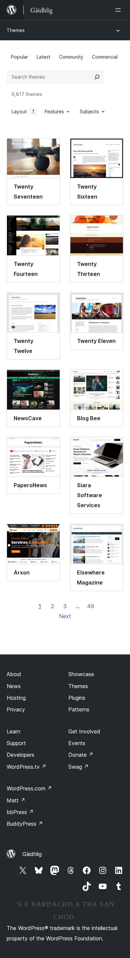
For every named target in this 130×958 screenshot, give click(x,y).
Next (65, 616)
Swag (78, 766)
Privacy (16, 709)
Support (16, 743)
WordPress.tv (26, 766)
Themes (16, 30)
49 (90, 606)
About (14, 674)
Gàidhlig (32, 854)
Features (54, 111)
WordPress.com (29, 788)
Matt (16, 800)
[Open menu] (119, 10)
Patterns (78, 709)
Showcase (81, 674)
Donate (80, 754)
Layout (23, 111)
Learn (13, 731)
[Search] (97, 77)
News (14, 686)
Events (76, 743)
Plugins (76, 697)
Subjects (89, 111)
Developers (20, 754)
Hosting (16, 697)
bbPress (20, 812)
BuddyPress (25, 823)
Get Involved (84, 731)
